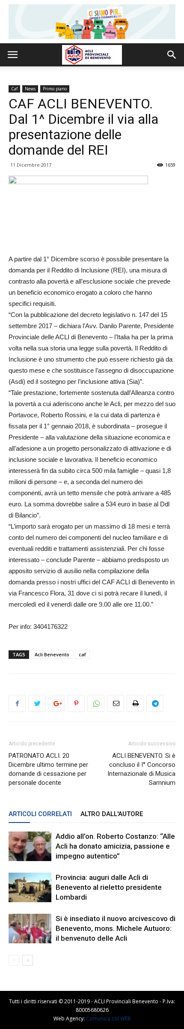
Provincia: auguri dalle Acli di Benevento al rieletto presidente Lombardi (109, 887)
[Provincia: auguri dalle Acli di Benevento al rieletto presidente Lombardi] (30, 887)
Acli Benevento (52, 654)
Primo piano (55, 89)
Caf (14, 89)
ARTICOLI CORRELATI (40, 814)
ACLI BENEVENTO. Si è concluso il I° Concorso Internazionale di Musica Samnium (141, 769)
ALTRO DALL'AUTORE (111, 814)
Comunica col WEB (108, 1018)
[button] (172, 54)
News (30, 89)
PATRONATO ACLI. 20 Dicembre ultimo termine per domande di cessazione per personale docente (48, 769)
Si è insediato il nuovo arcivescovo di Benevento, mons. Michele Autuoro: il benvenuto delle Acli (115, 928)
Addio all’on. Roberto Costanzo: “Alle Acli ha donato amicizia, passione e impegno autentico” (115, 846)
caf (82, 654)
